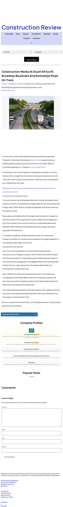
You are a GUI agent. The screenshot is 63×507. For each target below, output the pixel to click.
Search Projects (32, 60)
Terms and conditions (8, 482)
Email (3, 438)
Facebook (4, 502)
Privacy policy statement (9, 480)
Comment (5, 407)
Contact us (5, 491)
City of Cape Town (38, 167)
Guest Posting (6, 493)
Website (4, 446)
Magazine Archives (7, 484)
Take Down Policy (7, 497)
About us (4, 486)
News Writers (5, 495)
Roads (20, 84)
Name (3, 429)
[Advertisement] (31, 11)
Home (4, 84)
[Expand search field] (31, 42)
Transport (12, 84)
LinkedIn (4, 506)
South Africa (36, 160)
